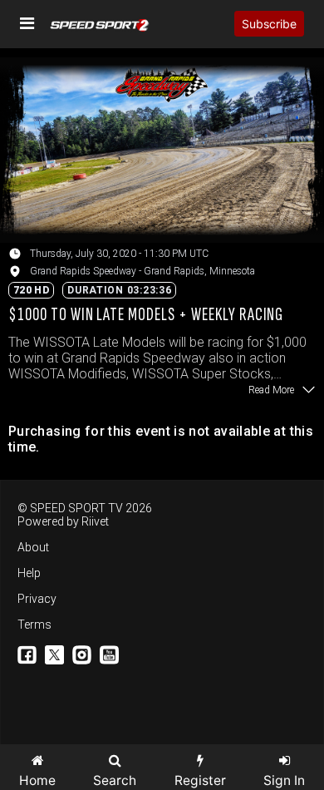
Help (29, 573)
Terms (34, 624)
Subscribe (269, 24)
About (33, 547)
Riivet (95, 521)
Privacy (36, 598)
